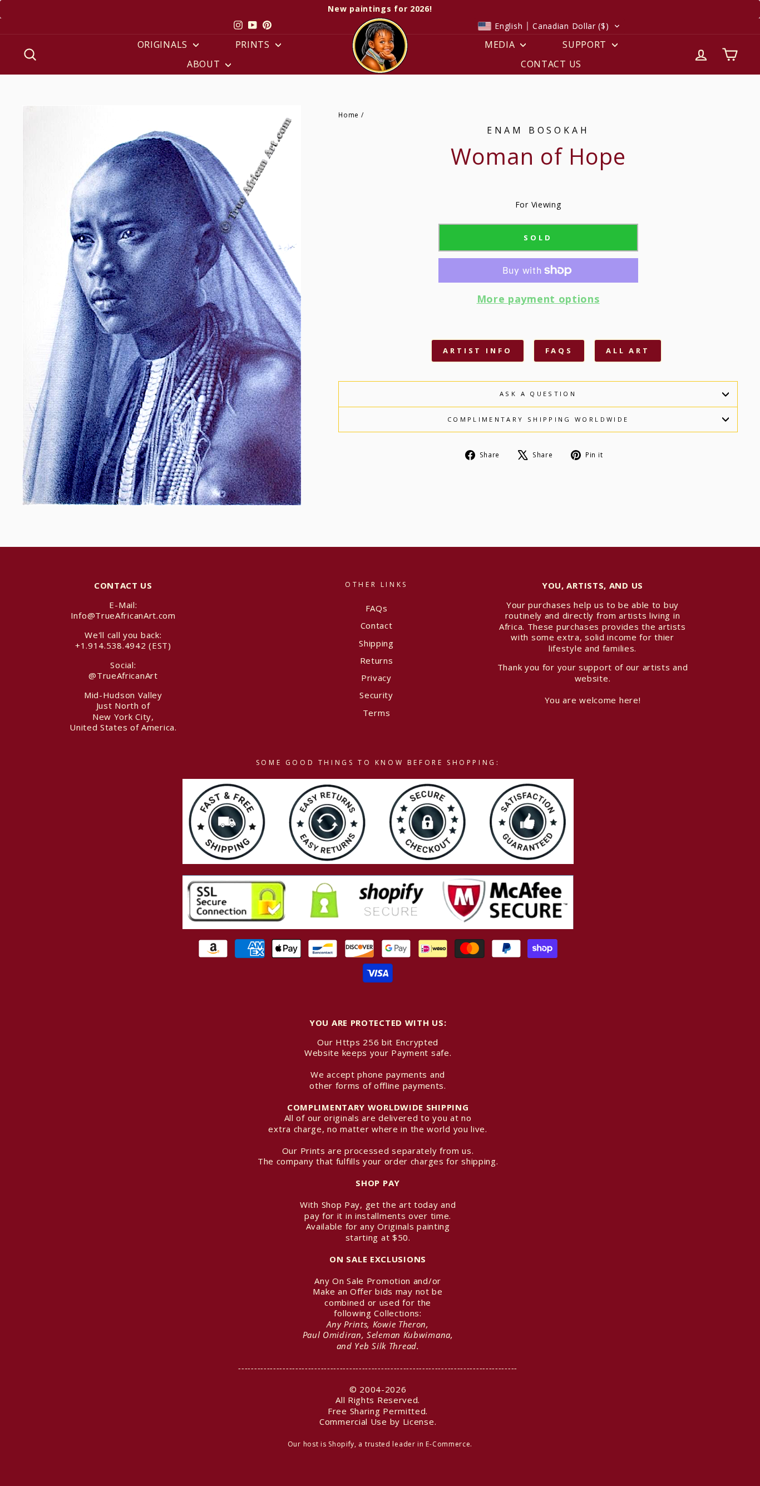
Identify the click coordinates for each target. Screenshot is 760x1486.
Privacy (376, 677)
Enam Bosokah (538, 130)
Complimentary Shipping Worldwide (538, 419)
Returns (376, 660)
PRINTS (254, 44)
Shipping (376, 643)
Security (376, 694)
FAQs (559, 350)
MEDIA (501, 44)
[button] (548, 26)
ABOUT (205, 64)
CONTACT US (551, 64)
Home (348, 114)
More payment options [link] (538, 299)
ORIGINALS (163, 44)
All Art (628, 350)
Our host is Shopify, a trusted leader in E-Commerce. (380, 1444)
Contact (377, 625)
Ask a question (538, 393)
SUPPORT (585, 44)
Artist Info (477, 350)
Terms (377, 712)
